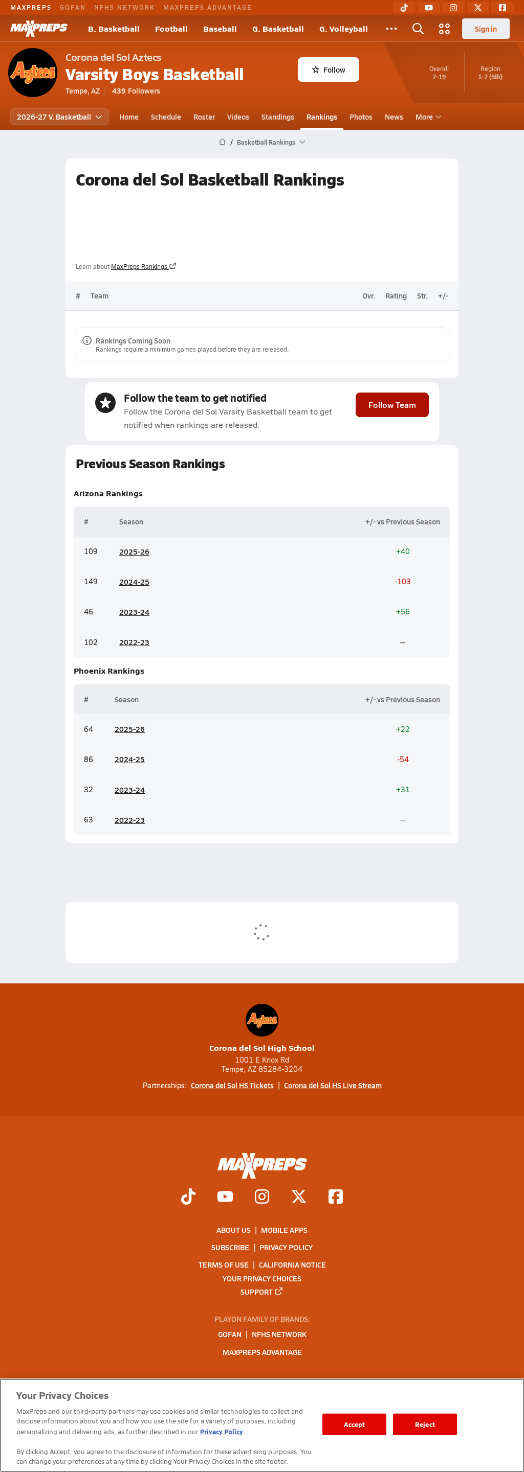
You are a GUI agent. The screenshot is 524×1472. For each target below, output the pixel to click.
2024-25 (134, 582)
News (394, 116)
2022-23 (134, 642)
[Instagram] (453, 7)
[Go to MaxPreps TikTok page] (188, 1197)
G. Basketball (278, 28)
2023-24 (134, 612)
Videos (238, 116)
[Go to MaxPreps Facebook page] (336, 1197)
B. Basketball (114, 28)
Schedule (166, 116)
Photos (361, 116)
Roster (204, 116)
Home (129, 116)
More (424, 116)
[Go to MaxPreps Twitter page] (299, 1197)
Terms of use (224, 1264)
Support (257, 1291)
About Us (233, 1230)
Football (171, 28)
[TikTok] (404, 7)
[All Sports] (391, 28)
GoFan (73, 7)
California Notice (292, 1264)
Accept (354, 1424)
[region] (262, 1425)
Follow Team (392, 404)
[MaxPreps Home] (39, 28)
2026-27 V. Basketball (54, 116)
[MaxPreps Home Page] (222, 142)
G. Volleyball (343, 28)
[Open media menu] (444, 28)
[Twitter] (478, 7)
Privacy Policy (286, 1247)
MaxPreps (31, 7)
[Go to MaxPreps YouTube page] (225, 1197)
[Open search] (418, 28)
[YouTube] (429, 7)
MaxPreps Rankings (139, 266)
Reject (425, 1424)
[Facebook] (502, 7)
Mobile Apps (284, 1230)
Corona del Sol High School (262, 1047)
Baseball (220, 28)
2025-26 (134, 551)
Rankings (322, 116)
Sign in (486, 29)
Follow (334, 69)
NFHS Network (124, 7)
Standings (277, 116)
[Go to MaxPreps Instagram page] (262, 1197)
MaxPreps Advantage (207, 7)
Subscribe (230, 1247)
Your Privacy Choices (262, 1277)
